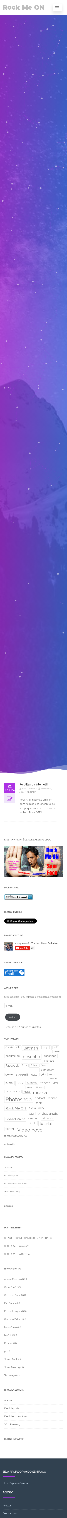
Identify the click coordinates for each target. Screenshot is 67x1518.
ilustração (32, 1082)
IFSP (20, 1083)
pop (6, 1351)
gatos (43, 1074)
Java (55, 1082)
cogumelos (13, 1055)
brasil (45, 1048)
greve (52, 1074)
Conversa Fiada (12, 1295)
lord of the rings (13, 1091)
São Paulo (47, 1118)
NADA (33, 792)
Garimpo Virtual (12, 1319)
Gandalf (22, 1075)
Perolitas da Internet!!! (33, 784)
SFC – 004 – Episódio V (16, 1246)
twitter (10, 1129)
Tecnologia (10, 1375)
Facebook (12, 1065)
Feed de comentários (15, 1183)
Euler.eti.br (10, 1144)
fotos (34, 1065)
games (9, 1074)
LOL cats (39, 1087)
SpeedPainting (12, 1367)
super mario (33, 1118)
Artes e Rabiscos (13, 1279)
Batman (30, 1048)
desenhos (49, 1055)
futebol (44, 1065)
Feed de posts (11, 1175)
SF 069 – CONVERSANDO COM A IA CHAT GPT (29, 1238)
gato (34, 1074)
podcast (40, 1097)
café (56, 1047)
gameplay (47, 1069)
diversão (48, 1060)
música (40, 1092)
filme (24, 1065)
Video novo (30, 1130)
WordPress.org (12, 1191)
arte (18, 1047)
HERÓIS (53, 1078)
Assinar (12, 1017)
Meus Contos (11, 1327)
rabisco (52, 1097)
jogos (29, 1087)
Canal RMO (10, 1287)
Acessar (8, 1167)
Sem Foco (36, 1108)
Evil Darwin (10, 1303)
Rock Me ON (23, 7)
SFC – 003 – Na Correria (17, 1254)
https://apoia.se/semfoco (16, 1483)
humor (9, 1082)
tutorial (46, 1124)
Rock (38, 1103)
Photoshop (19, 1099)
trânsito (32, 1123)
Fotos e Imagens (13, 1311)
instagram (45, 1083)
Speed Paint (15, 1119)
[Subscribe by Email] (14, 975)
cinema (57, 1051)
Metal (27, 1091)
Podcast (8, 1343)
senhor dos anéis (43, 1113)
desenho (31, 1056)
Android (9, 1047)
